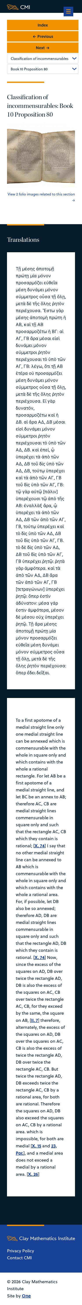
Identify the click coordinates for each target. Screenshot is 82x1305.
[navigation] (68, 11)
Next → (43, 47)
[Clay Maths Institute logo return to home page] (41, 7)
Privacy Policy (20, 1251)
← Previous (43, 36)
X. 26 (33, 1174)
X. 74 (40, 845)
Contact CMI (19, 1258)
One (26, 1295)
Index (43, 25)
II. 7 (34, 1020)
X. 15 (36, 1145)
